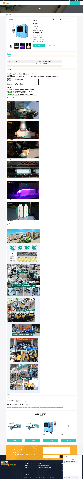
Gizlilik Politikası (27, 474)
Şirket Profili (26, 465)
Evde (7, 14)
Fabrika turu (27, 467)
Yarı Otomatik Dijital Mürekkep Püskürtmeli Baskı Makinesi (53, 407)
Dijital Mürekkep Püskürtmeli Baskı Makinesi (45, 469)
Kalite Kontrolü (27, 469)
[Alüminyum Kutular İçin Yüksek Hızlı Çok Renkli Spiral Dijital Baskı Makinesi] (68, 426)
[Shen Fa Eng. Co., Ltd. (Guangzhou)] (6, 3)
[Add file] (64, 477)
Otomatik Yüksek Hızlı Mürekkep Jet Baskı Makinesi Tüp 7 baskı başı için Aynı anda (32, 436)
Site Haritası (27, 472)
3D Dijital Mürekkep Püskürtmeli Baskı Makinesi (35, 407)
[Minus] (80, 456)
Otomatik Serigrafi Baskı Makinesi (43, 465)
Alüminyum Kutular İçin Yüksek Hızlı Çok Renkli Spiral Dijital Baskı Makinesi (67, 436)
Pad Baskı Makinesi (41, 474)
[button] (31, 46)
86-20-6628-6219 (77, 0)
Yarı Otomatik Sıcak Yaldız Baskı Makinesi (44, 472)
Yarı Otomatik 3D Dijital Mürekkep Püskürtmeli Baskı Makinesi (17, 407)
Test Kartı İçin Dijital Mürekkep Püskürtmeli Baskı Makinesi (14, 436)
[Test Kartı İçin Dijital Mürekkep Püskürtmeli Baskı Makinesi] (14, 426)
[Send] (80, 477)
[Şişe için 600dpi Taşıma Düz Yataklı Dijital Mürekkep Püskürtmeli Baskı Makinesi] (19, 30)
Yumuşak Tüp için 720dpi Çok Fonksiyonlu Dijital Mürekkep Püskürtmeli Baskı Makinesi (50, 436)
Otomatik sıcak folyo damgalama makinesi (44, 467)
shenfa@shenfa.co (69, 0)
